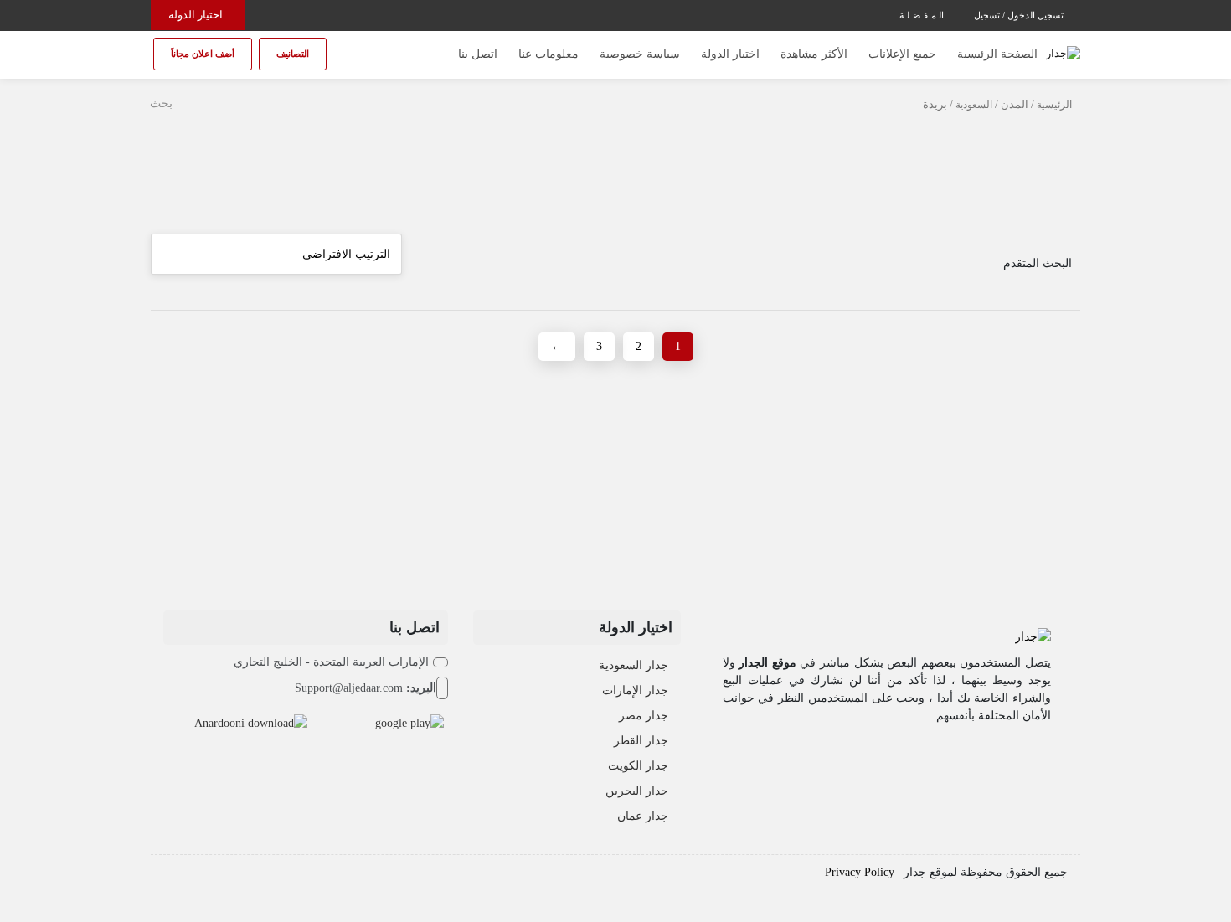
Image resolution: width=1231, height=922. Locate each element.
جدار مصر (643, 715)
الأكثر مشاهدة (813, 54)
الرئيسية (1054, 105)
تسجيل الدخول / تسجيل (1019, 15)
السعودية (973, 105)
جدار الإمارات (635, 690)
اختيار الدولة (195, 14)
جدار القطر (641, 740)
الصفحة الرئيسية (997, 54)
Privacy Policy (859, 872)
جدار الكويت (638, 766)
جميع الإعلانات (902, 54)
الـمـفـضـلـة (921, 15)
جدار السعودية (633, 665)
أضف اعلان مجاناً (202, 54)
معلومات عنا (548, 54)
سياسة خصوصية (640, 54)
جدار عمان (642, 816)
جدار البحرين (636, 791)
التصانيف (292, 54)
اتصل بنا (477, 54)
